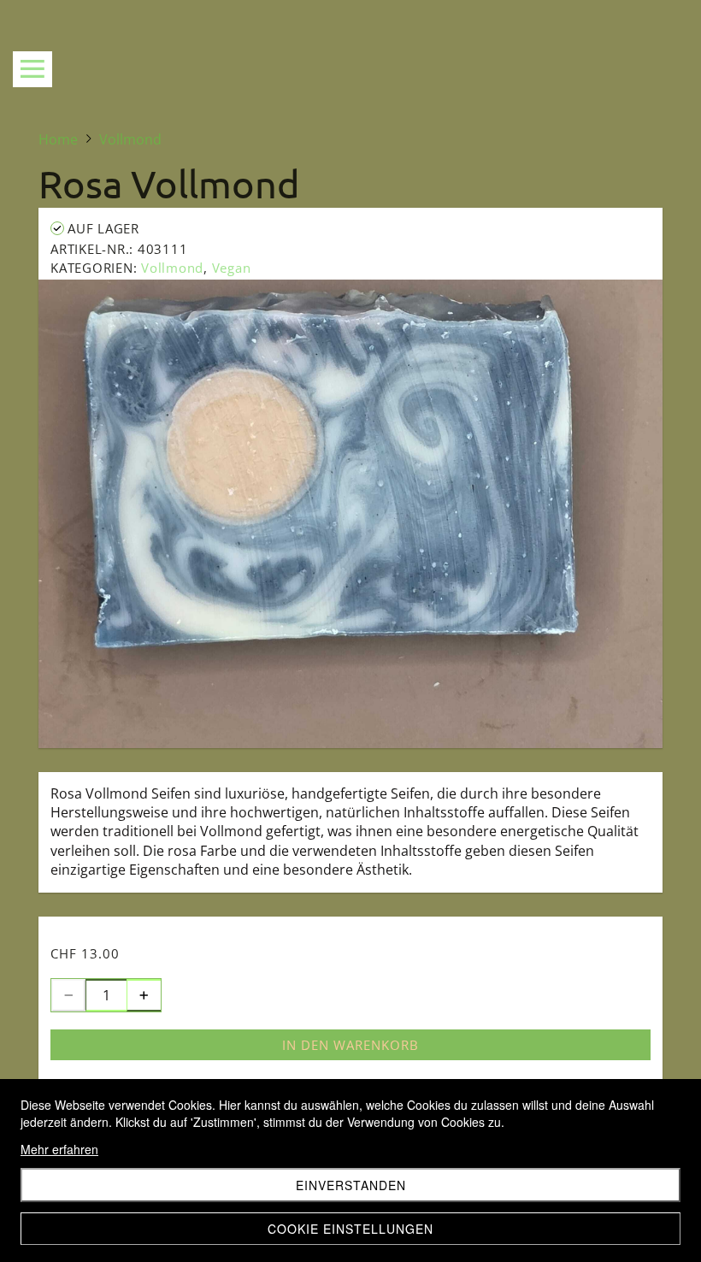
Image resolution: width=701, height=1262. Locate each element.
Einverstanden (351, 1185)
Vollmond (172, 267)
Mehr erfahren (59, 1149)
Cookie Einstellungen (350, 1228)
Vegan (231, 267)
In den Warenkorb (350, 1044)
